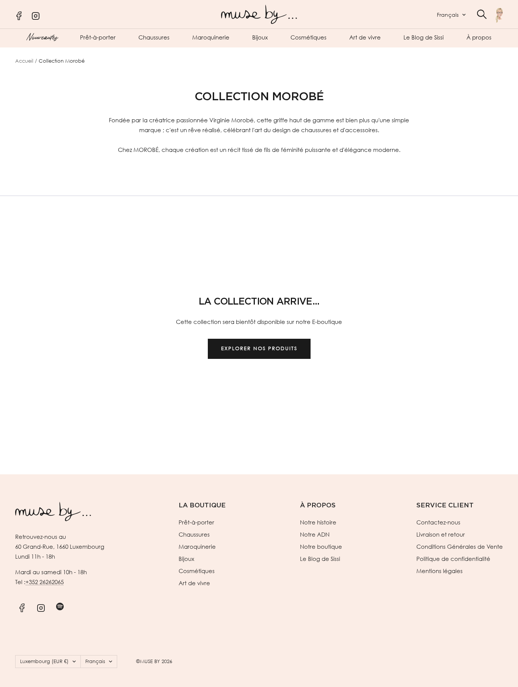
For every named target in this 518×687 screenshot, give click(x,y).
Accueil (24, 61)
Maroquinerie (210, 37)
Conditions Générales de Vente (459, 546)
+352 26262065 (44, 582)
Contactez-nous (438, 522)
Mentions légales (439, 571)
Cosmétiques (308, 37)
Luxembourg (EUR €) (44, 661)
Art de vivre (365, 37)
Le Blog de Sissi (423, 37)
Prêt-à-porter (98, 37)
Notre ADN (315, 534)
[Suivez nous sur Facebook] (21, 606)
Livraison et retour (440, 534)
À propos (478, 37)
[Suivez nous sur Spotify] (59, 606)
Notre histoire (318, 522)
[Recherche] (482, 14)
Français (447, 14)
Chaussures (154, 37)
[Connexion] (499, 15)
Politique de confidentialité (453, 558)
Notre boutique (321, 546)
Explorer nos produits (259, 348)
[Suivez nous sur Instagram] (40, 606)
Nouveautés (42, 36)
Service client (445, 505)
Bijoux (260, 37)
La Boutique (202, 505)
